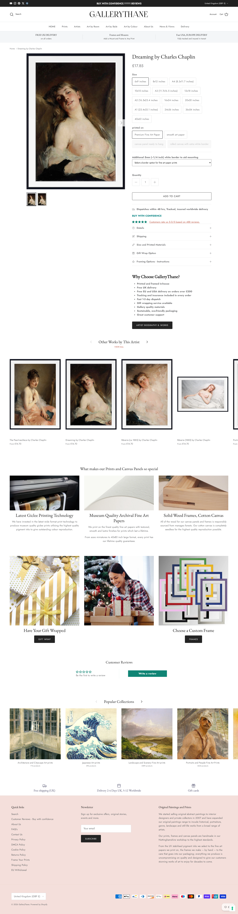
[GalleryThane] (119, 14)
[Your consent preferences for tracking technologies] (232, 908)
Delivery (185, 26)
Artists (77, 26)
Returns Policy (18, 855)
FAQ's (14, 829)
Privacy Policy (18, 839)
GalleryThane (24, 904)
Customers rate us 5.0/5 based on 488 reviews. (174, 222)
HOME (52, 26)
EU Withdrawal (19, 870)
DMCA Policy (18, 844)
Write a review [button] (147, 673)
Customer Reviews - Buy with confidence (32, 819)
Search (14, 814)
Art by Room (93, 26)
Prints (65, 26)
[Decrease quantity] (136, 182)
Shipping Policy (19, 865)
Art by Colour (130, 26)
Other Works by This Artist (119, 341)
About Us (148, 26)
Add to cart (171, 196)
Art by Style (111, 26)
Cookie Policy (18, 849)
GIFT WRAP (44, 639)
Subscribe (91, 838)
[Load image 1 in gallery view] (76, 121)
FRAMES (193, 639)
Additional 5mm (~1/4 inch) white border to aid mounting (165, 157)
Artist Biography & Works (152, 325)
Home (12, 48)
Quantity (136, 175)
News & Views (167, 26)
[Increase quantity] (155, 182)
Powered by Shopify (39, 904)
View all (119, 346)
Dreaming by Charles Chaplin (30, 48)
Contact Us (16, 834)
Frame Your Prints (20, 860)
